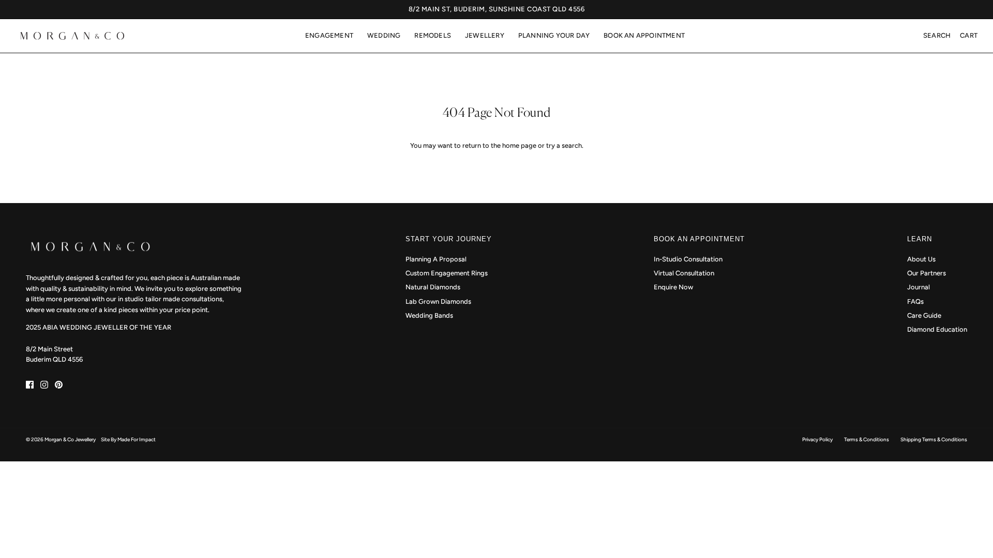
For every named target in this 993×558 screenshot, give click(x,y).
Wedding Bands (429, 315)
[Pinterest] (59, 385)
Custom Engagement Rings (446, 273)
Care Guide (924, 315)
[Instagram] (44, 385)
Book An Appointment (644, 35)
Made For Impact (136, 439)
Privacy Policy (817, 439)
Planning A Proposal (436, 259)
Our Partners (926, 273)
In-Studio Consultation (688, 259)
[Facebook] (30, 385)
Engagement (329, 35)
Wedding (383, 35)
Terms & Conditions (866, 439)
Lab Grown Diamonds (438, 301)
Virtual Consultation (684, 273)
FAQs (915, 301)
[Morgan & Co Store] (72, 36)
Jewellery (484, 35)
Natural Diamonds (432, 287)
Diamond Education (937, 329)
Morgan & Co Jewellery (70, 439)
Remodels (432, 35)
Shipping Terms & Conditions (933, 439)
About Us (921, 259)
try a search (564, 145)
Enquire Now (673, 287)
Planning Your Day (554, 35)
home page (519, 145)
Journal (918, 287)
